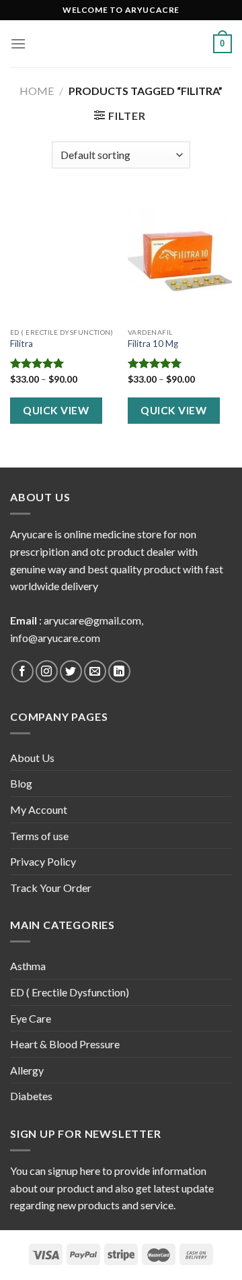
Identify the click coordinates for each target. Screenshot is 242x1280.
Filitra (21, 343)
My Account (38, 809)
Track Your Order (50, 887)
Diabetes (31, 1095)
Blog (21, 783)
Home (36, 90)
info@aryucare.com (55, 637)
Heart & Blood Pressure (65, 1043)
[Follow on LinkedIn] (119, 671)
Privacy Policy (43, 861)
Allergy (27, 1070)
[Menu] (18, 43)
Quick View (56, 410)
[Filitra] (62, 258)
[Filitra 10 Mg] (180, 258)
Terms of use (39, 835)
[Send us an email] (95, 671)
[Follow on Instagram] (47, 671)
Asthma (28, 965)
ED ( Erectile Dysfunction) (69, 992)
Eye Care (30, 1018)
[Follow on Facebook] (22, 671)
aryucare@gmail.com (92, 620)
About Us (32, 757)
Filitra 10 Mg (153, 343)
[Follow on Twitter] (71, 671)
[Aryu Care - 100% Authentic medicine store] (121, 44)
